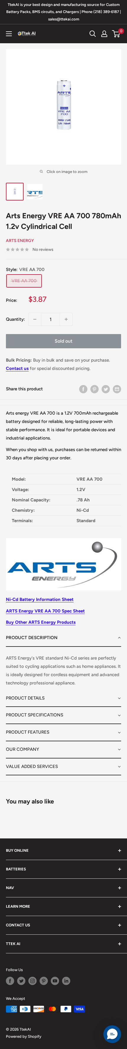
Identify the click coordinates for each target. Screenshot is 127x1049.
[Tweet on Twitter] (106, 388)
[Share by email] (117, 388)
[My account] (104, 34)
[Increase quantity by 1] (66, 319)
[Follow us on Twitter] (21, 981)
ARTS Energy (20, 240)
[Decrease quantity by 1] (35, 319)
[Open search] (92, 34)
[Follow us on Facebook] (10, 981)
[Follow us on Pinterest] (44, 981)
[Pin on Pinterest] (94, 388)
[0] (116, 33)
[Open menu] (9, 33)
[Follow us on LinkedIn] (66, 981)
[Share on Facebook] (83, 388)
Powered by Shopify (23, 1036)
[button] (63, 638)
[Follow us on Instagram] (32, 981)
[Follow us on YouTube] (55, 981)
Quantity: (15, 319)
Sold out (63, 341)
